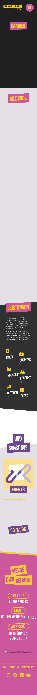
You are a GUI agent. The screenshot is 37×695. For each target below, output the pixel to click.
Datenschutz (28, 667)
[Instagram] (8, 677)
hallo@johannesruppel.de (18, 617)
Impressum (14, 667)
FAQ (4, 667)
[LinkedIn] (21, 677)
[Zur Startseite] (13, 7)
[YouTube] (28, 677)
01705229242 (18, 602)
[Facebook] (15, 677)
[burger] (29, 7)
